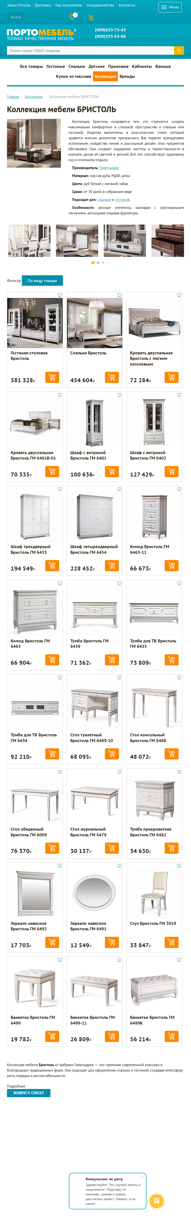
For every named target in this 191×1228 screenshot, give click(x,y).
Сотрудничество (100, 5)
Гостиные (56, 66)
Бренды (127, 76)
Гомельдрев (109, 167)
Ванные (163, 66)
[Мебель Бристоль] (34, 143)
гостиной (122, 199)
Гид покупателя (68, 5)
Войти (16, 17)
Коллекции (105, 76)
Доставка (43, 5)
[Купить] (52, 377)
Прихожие (118, 66)
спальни (104, 199)
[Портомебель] (41, 34)
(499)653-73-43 (110, 30)
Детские (97, 66)
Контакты (127, 5)
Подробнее (16, 1086)
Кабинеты (142, 66)
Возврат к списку (29, 1093)
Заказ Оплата (18, 5)
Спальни (76, 66)
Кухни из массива (73, 76)
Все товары (31, 66)
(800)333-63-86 (110, 36)
